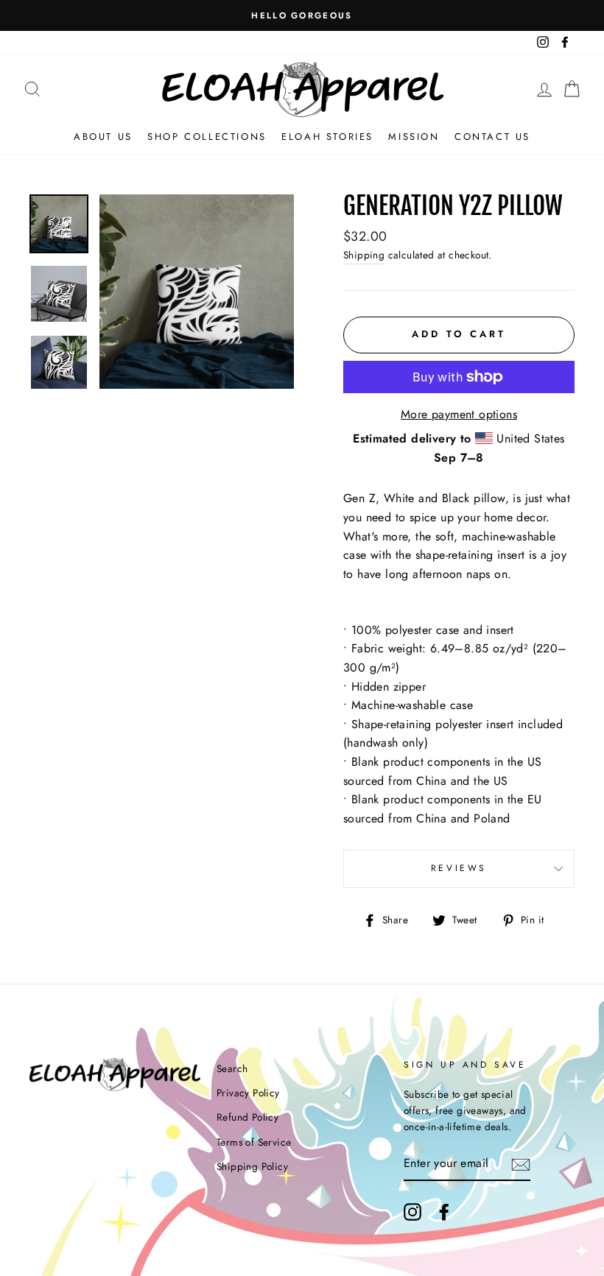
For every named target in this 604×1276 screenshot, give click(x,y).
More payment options (459, 414)
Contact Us (492, 137)
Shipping (363, 254)
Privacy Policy (248, 1092)
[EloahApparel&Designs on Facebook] (444, 1212)
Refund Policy (247, 1117)
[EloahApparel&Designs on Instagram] (412, 1212)
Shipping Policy (252, 1166)
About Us (103, 137)
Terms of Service (254, 1142)
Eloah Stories (327, 137)
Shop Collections (207, 137)
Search (232, 1068)
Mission (413, 137)
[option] (302, 15)
